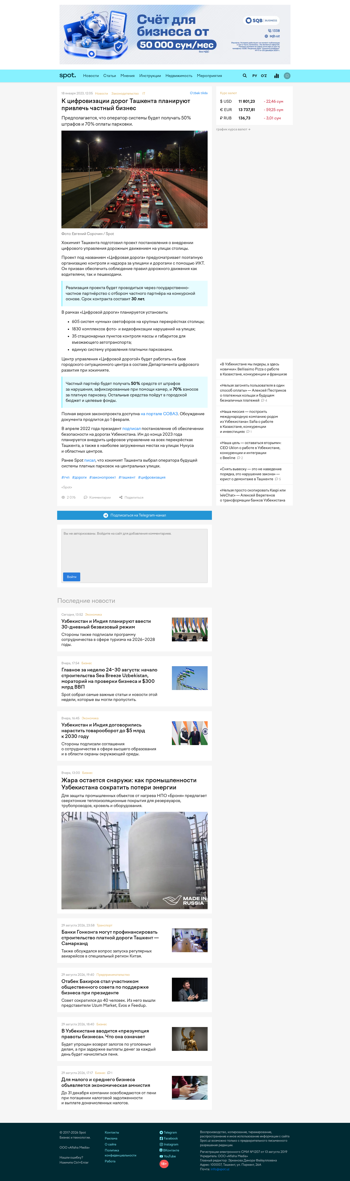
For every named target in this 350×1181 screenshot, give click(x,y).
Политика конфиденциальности (120, 1153)
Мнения (127, 75)
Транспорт (104, 925)
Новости (91, 75)
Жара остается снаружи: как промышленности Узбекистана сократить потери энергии (129, 784)
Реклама (111, 1138)
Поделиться (133, 498)
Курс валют (228, 93)
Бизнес (86, 663)
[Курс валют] (276, 76)
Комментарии (100, 498)
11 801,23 (247, 101)
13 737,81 (247, 109)
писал (89, 460)
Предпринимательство (113, 974)
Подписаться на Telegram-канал (137, 515)
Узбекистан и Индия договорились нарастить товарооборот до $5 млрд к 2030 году (103, 730)
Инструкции (150, 75)
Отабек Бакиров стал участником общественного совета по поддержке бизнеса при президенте (105, 987)
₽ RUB (226, 118)
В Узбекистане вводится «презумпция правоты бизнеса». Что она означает (105, 1033)
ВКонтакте (170, 1150)
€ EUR (226, 109)
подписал (131, 428)
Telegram (170, 1132)
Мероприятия (209, 75)
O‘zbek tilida (199, 93)
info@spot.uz (220, 1169)
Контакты (112, 1132)
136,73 (244, 118)
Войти (71, 577)
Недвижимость (178, 75)
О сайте (110, 1144)
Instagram (170, 1144)
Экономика (93, 614)
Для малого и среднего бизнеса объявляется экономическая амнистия (105, 1082)
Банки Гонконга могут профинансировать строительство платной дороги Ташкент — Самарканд (110, 937)
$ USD (226, 101)
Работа (110, 1161)
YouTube (169, 1156)
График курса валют (232, 129)
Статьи (109, 75)
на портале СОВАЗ (159, 413)
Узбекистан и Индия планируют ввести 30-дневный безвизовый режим (106, 624)
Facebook (170, 1138)
